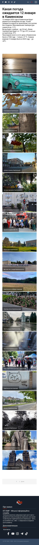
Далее (22, 481)
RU (32, 2)
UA (28, 2)
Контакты (6, 529)
